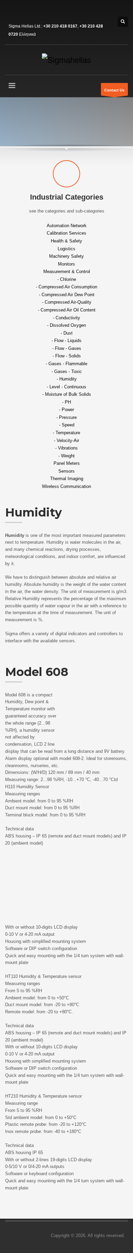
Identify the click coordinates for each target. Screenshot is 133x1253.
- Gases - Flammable (66, 363)
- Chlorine (66, 279)
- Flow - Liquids (66, 340)
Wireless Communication (66, 486)
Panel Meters (67, 463)
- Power (66, 409)
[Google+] (31, 10)
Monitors (66, 263)
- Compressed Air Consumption (66, 286)
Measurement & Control (66, 271)
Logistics (66, 248)
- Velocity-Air (66, 440)
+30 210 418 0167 (60, 26)
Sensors (66, 470)
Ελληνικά (27, 34)
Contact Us (114, 90)
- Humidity (67, 379)
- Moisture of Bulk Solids (66, 394)
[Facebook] (10, 10)
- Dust (67, 332)
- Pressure (66, 417)
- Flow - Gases (66, 348)
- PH (66, 401)
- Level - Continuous (66, 386)
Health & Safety (66, 240)
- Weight (66, 455)
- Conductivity (66, 317)
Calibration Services (66, 233)
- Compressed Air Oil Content (66, 309)
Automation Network (67, 225)
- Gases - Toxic (66, 371)
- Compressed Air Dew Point (66, 294)
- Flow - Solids (67, 355)
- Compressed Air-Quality (66, 302)
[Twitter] (20, 10)
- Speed (66, 424)
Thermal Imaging (66, 478)
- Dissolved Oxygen (66, 325)
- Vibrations (66, 448)
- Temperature (66, 432)
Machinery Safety (66, 256)
